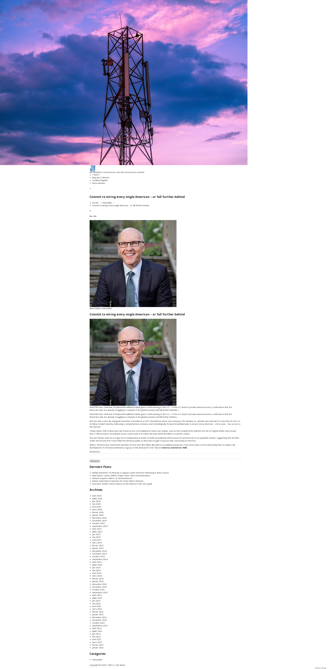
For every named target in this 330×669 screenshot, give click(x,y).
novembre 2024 (99, 553)
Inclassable (107, 202)
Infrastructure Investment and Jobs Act (115, 445)
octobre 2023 (98, 589)
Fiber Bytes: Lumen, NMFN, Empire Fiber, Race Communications (121, 475)
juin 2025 (96, 534)
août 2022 (97, 628)
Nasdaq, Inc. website (195, 421)
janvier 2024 (98, 581)
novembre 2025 (99, 520)
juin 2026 (96, 501)
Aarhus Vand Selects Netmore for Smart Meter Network (117, 481)
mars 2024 (97, 575)
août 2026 (97, 495)
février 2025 (98, 545)
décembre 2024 (99, 551)
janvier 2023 (98, 614)
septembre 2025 (100, 526)
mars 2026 (97, 509)
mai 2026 (96, 504)
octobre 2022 (98, 623)
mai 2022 (96, 636)
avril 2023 (96, 606)
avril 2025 (96, 540)
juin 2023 (96, 600)
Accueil (95, 202)
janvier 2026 (98, 515)
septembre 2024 (100, 559)
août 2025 (97, 528)
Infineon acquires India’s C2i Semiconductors (112, 478)
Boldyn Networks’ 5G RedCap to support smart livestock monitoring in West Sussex (130, 472)
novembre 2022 (99, 620)
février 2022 (98, 645)
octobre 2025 (98, 523)
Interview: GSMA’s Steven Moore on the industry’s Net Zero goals (122, 483)
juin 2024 (96, 567)
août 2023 (97, 595)
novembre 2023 (99, 587)
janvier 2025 (98, 548)
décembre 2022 (99, 617)
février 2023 (98, 611)
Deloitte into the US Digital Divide (209, 431)
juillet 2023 (97, 598)
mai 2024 (96, 570)
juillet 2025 (97, 531)
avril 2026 (96, 506)
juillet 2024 (97, 564)
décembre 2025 (99, 518)
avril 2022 (96, 639)
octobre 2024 (98, 556)
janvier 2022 (98, 647)
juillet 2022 (97, 631)
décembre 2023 (99, 584)
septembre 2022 (100, 625)
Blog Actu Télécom (100, 177)
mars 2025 (97, 542)
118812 (95, 174)
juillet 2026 (97, 498)
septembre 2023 (100, 592)
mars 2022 (97, 642)
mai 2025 (96, 537)
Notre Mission (98, 183)
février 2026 (98, 512)
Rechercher (95, 451)
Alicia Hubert (95, 308)
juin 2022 (96, 633)
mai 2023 (96, 603)
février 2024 (98, 578)
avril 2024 (96, 573)
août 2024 (97, 562)
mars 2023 (97, 609)
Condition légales (100, 180)
